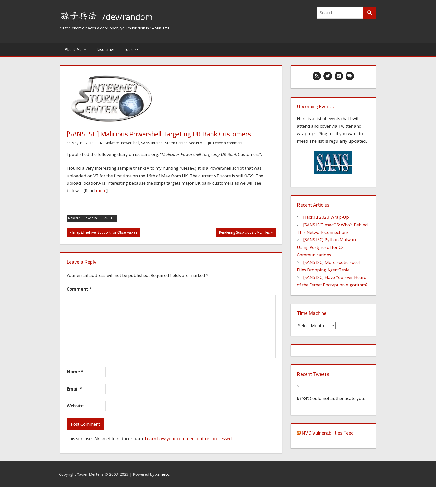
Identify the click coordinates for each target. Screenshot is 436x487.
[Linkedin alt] (338, 76)
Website (75, 406)
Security (195, 142)
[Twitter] (327, 76)
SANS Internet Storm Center (164, 142)
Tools (128, 49)
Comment (79, 289)
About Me (73, 49)
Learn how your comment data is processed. (189, 438)
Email (74, 389)
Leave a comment (228, 142)
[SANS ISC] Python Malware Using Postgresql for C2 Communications (327, 247)
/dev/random (127, 16)
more (101, 190)
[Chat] (350, 76)
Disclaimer (105, 49)
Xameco (162, 474)
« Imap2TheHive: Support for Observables (103, 232)
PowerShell (130, 142)
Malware (112, 142)
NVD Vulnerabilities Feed (328, 433)
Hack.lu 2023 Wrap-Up (326, 217)
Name (75, 372)
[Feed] (316, 76)
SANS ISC (109, 218)
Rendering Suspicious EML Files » (246, 232)
